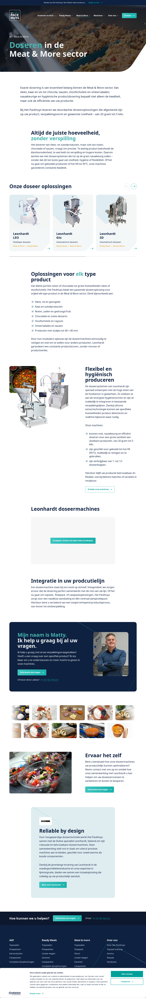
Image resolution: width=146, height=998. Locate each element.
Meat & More (82, 15)
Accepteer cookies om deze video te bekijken (73, 540)
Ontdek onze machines (98, 489)
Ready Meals (65, 15)
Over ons (112, 15)
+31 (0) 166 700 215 (49, 679)
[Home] (14, 15)
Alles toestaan (127, 974)
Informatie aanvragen (30, 672)
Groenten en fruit (45, 15)
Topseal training (115, 949)
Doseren (46, 957)
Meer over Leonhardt (51, 885)
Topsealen (14, 945)
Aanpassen (125, 981)
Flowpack (78, 949)
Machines (98, 15)
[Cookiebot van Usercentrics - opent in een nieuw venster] (15, 993)
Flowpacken (15, 949)
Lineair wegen (48, 953)
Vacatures (111, 961)
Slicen (77, 953)
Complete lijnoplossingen (21, 961)
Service (110, 953)
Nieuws (110, 957)
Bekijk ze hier (94, 2)
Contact (127, 15)
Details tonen (35, 993)
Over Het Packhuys (116, 945)
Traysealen (47, 945)
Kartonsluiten (15, 953)
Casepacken (15, 957)
